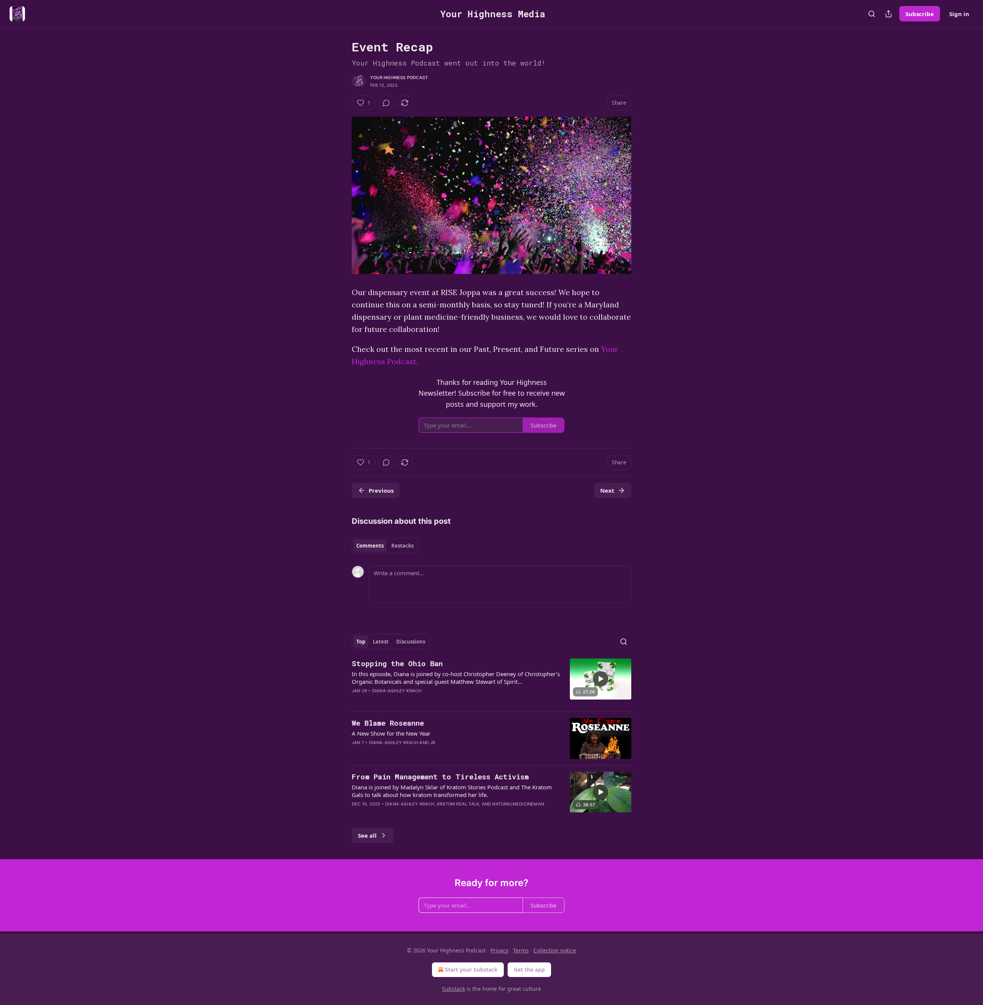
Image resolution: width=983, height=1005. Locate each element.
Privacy (499, 950)
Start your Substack (471, 969)
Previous (381, 490)
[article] (491, 681)
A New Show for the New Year (391, 733)
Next (607, 490)
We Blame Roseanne (388, 723)
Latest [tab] (381, 641)
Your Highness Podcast (399, 77)
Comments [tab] (370, 545)
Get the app (529, 969)
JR (432, 742)
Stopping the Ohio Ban (397, 663)
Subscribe (919, 14)
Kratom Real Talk (458, 804)
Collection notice (554, 950)
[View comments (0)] (386, 103)
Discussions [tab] (410, 641)
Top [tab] (360, 641)
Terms (521, 950)
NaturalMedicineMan (518, 804)
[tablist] (385, 545)
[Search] (871, 13)
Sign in (959, 14)
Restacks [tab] (402, 545)
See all (367, 835)
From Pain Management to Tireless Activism (440, 776)
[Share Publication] (888, 13)
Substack (453, 988)
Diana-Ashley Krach (397, 690)
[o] (600, 679)
